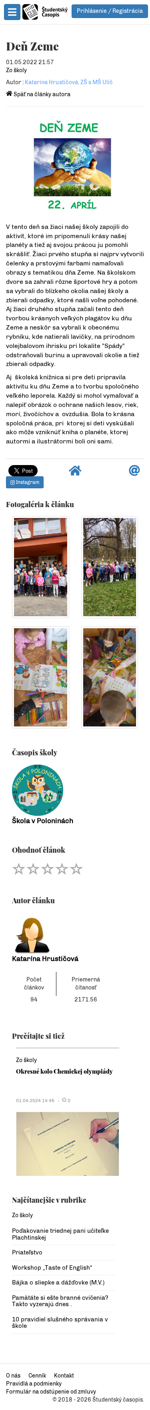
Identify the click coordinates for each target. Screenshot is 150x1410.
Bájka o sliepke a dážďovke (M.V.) (58, 1282)
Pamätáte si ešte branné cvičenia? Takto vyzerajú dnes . (60, 1301)
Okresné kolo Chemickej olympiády (64, 1071)
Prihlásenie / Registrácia (110, 11)
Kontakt (64, 1375)
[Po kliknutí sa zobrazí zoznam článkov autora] (63, 933)
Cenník (37, 1375)
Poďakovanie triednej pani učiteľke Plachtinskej (60, 1234)
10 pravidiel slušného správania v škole (60, 1323)
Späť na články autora (41, 94)
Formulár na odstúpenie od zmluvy (51, 1391)
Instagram (27, 482)
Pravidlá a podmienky (34, 1383)
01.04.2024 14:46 (35, 1100)
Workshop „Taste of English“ (52, 1267)
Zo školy (16, 70)
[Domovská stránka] (75, 472)
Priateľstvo (27, 1252)
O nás (13, 1375)
